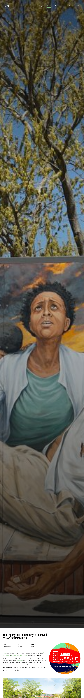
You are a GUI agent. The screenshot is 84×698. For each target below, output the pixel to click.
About (63, 6)
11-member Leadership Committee (19, 655)
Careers (71, 6)
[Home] (6, 9)
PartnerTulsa (6, 655)
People (41, 6)
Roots (63, 8)
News (56, 6)
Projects (49, 6)
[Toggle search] (78, 6)
